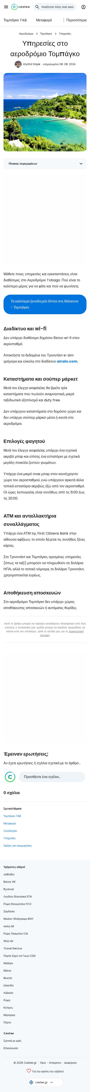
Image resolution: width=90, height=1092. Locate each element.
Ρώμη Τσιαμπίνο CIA (15, 933)
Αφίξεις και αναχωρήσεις (17, 845)
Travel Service (12, 948)
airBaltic (9, 874)
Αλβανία (8, 993)
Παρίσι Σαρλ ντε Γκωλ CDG (19, 956)
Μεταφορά (44, 20)
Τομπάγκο (46, 33)
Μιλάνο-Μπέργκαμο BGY (18, 919)
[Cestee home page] (20, 7)
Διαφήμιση (70, 1063)
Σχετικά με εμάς (12, 1041)
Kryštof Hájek (31, 64)
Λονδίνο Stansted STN (17, 896)
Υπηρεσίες (65, 33)
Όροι (43, 1063)
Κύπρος (8, 1007)
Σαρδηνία (9, 911)
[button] (6, 6)
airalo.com (67, 361)
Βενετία (7, 978)
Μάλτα (7, 970)
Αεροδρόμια (26, 33)
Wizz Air (8, 941)
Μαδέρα (8, 963)
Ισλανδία (8, 985)
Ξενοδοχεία (10, 831)
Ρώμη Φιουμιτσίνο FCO (17, 904)
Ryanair (8, 889)
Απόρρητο (55, 1063)
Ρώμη (6, 1000)
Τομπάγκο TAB (15, 20)
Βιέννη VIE (9, 882)
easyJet (8, 926)
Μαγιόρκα (9, 1015)
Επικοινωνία (10, 1048)
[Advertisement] (45, 219)
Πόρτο (7, 1022)
